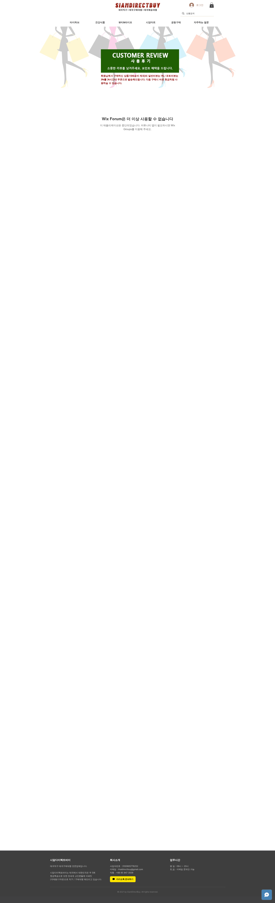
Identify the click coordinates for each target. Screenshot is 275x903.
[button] (211, 5)
